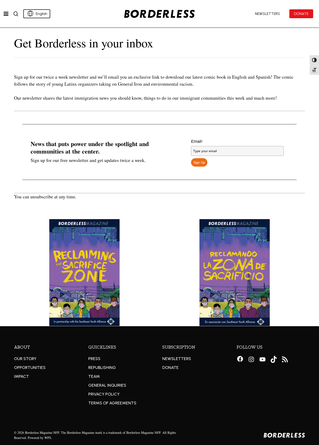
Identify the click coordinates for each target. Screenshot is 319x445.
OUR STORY (25, 358)
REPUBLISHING (102, 367)
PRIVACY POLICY (104, 394)
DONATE (170, 367)
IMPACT (21, 376)
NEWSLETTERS (176, 358)
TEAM (94, 376)
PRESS (94, 358)
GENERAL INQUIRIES (107, 385)
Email (197, 141)
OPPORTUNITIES (30, 367)
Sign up (199, 162)
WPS (47, 437)
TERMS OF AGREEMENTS (112, 403)
